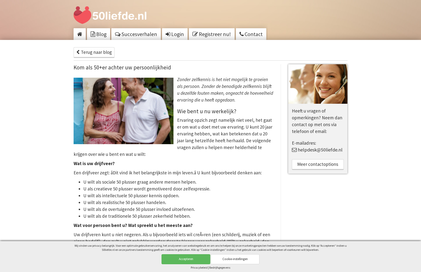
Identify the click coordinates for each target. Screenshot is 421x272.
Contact (253, 34)
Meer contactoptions (317, 164)
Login (177, 34)
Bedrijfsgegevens (219, 267)
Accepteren (186, 259)
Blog (100, 34)
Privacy (199, 267)
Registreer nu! (214, 34)
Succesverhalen (138, 34)
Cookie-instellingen (235, 259)
